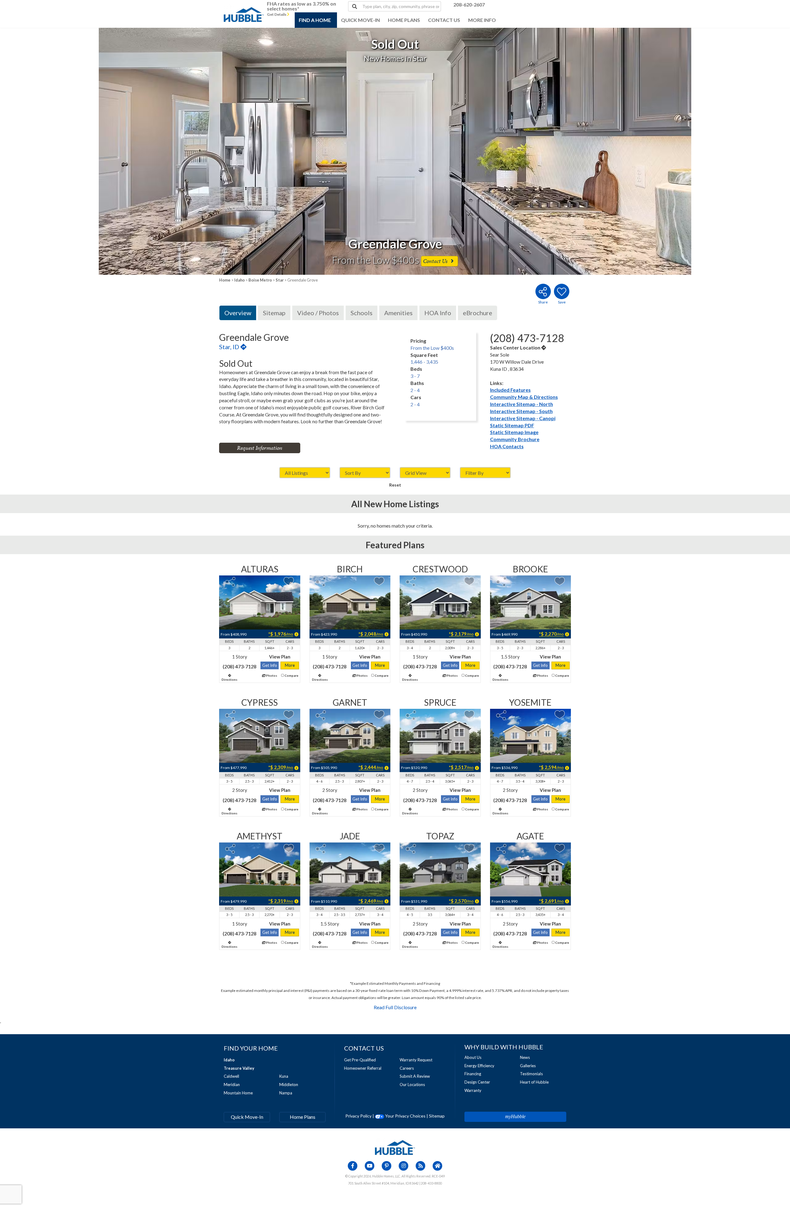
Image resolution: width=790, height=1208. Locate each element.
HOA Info (437, 312)
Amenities (398, 312)
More (290, 665)
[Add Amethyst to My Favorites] (289, 848)
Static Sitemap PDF (512, 425)
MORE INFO (482, 20)
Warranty (472, 1090)
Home (225, 280)
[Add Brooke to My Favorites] (560, 581)
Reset (395, 484)
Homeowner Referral (362, 1068)
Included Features (510, 390)
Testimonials (531, 1073)
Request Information (259, 448)
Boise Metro (260, 280)
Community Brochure (514, 439)
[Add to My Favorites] (561, 291)
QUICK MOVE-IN (360, 20)
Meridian (232, 1084)
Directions (229, 679)
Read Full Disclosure (395, 1007)
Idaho (239, 280)
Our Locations (412, 1084)
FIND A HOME (315, 20)
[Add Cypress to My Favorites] (289, 714)
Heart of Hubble (534, 1082)
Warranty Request (416, 1059)
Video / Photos (318, 312)
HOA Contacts (507, 446)
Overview (237, 312)
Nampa (285, 1092)
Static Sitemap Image (514, 432)
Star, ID (229, 346)
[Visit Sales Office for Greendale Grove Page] (543, 347)
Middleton (288, 1084)
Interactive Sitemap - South (521, 411)
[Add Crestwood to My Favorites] (469, 581)
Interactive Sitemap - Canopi (522, 418)
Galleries (528, 1065)
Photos (271, 675)
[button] (79, 151)
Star (280, 280)
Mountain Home (238, 1092)
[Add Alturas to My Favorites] (289, 581)
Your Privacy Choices (405, 1115)
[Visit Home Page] (243, 7)
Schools (361, 312)
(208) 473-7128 (239, 666)
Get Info (269, 665)
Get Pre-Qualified (360, 1059)
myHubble (515, 1116)
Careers (407, 1068)
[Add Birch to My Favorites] (379, 581)
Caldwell (231, 1076)
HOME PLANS (404, 20)
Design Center (477, 1082)
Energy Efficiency (479, 1065)
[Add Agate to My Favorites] (560, 848)
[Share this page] (543, 291)
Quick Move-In (247, 1117)
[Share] (230, 582)
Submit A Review (415, 1076)
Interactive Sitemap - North (521, 404)
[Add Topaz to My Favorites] (469, 848)
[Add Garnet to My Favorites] (379, 714)
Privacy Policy (358, 1115)
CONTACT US (444, 20)
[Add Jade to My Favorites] (379, 848)
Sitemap (274, 312)
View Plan (279, 656)
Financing (472, 1073)
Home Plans (302, 1117)
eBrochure (477, 312)
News (525, 1057)
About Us (472, 1057)
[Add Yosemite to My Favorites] (560, 714)
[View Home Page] (395, 1147)
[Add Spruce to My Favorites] (469, 714)
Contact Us (436, 261)
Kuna (283, 1076)
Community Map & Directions (524, 397)
